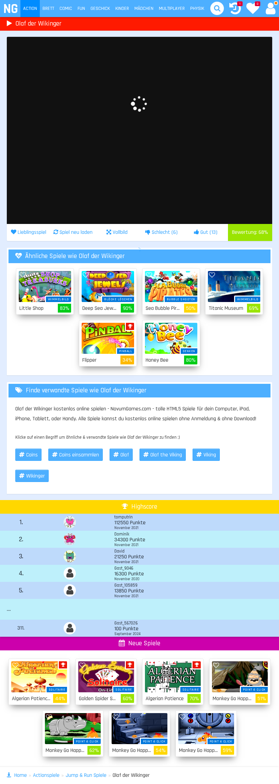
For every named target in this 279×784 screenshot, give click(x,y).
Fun (81, 8)
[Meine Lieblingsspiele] (252, 9)
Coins (32, 454)
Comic (66, 8)
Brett (48, 8)
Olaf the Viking (166, 454)
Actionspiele (46, 775)
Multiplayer (172, 8)
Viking (209, 454)
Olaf (124, 454)
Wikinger (35, 476)
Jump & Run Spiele (86, 775)
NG (10, 9)
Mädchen (143, 8)
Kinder (122, 8)
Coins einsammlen (79, 454)
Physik (197, 8)
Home (20, 775)
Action (30, 8)
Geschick (100, 8)
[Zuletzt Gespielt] (235, 9)
